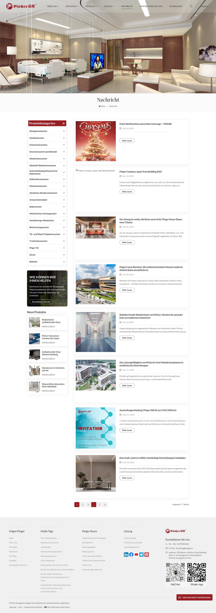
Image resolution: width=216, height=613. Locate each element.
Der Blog (12, 556)
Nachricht (127, 6)
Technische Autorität (133, 542)
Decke (32, 255)
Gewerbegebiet (89, 547)
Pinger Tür (34, 248)
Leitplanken (46, 547)
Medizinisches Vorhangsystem (43, 213)
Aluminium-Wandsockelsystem (43, 193)
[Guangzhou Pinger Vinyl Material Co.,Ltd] (21, 8)
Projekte (90, 6)
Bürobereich (87, 542)
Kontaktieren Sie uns (151, 6)
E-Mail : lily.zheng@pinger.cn (181, 548)
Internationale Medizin (92, 556)
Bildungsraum (88, 551)
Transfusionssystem (38, 241)
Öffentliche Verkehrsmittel (93, 560)
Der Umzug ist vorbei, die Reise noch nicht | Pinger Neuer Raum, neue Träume (151, 221)
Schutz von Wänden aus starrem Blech (57, 569)
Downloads (175, 6)
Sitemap (13, 607)
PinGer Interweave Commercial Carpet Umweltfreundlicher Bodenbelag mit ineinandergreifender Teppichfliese (51, 337)
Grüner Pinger (130, 538)
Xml (20, 607)
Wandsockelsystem (38, 186)
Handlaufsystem (37, 138)
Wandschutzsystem (38, 158)
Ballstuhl (33, 261)
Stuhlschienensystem (39, 179)
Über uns (52, 6)
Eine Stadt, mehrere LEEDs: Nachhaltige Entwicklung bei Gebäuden (153, 458)
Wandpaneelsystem (38, 131)
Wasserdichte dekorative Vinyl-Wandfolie (53, 385)
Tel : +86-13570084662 (179, 544)
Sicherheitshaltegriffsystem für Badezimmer (44, 172)
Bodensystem (36, 206)
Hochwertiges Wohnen (92, 569)
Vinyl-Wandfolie (48, 560)
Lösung (108, 6)
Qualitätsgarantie (131, 547)
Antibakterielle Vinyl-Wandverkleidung (51, 353)
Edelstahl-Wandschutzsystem (43, 165)
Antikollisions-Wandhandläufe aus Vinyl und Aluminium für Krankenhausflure (56, 588)
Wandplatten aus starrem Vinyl (54, 565)
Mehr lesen (48, 326)
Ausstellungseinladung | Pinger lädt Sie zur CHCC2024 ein (148, 410)
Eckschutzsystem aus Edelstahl (43, 152)
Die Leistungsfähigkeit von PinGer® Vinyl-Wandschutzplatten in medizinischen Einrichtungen (151, 364)
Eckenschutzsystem (38, 145)
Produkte (71, 6)
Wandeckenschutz (48, 556)
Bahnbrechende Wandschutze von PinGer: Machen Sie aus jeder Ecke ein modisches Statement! (151, 316)
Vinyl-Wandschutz (49, 538)
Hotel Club (87, 565)
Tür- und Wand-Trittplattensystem (45, 234)
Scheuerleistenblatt (38, 200)
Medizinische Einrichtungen (94, 538)
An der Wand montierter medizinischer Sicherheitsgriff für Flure (55, 577)
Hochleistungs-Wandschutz (42, 220)
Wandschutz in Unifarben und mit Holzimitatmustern (53, 369)
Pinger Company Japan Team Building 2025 (141, 171)
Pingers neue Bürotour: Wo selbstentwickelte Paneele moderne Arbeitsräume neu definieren (151, 268)
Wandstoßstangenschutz (51, 551)
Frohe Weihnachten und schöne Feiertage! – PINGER (146, 124)
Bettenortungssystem (39, 227)
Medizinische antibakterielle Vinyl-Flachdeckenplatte (51, 320)
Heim (103, 106)
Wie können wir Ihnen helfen (43, 278)
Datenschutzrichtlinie (33, 607)
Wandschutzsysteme (49, 542)
